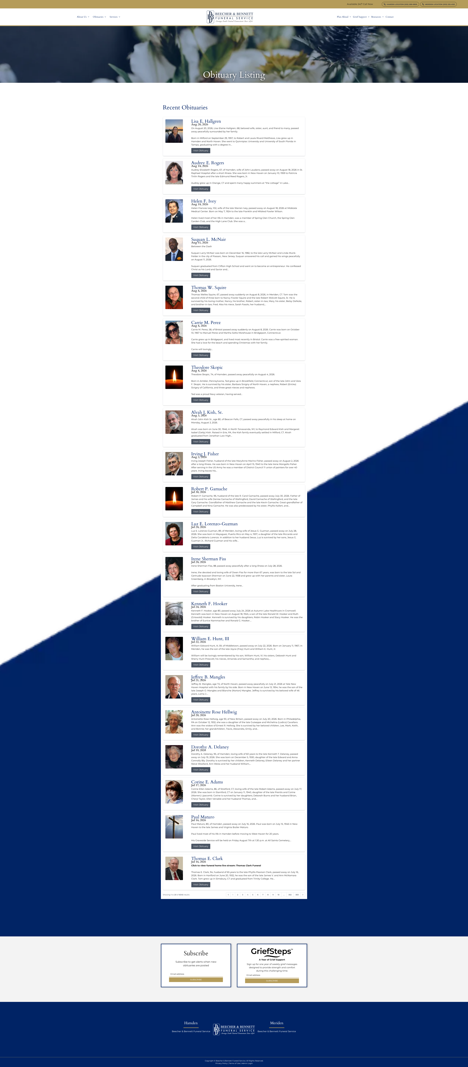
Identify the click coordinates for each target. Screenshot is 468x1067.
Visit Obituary (200, 150)
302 (290, 895)
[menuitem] (83, 17)
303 (297, 895)
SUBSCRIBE (196, 979)
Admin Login (247, 1063)
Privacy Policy (221, 1063)
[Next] (303, 894)
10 (278, 895)
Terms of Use (234, 1063)
